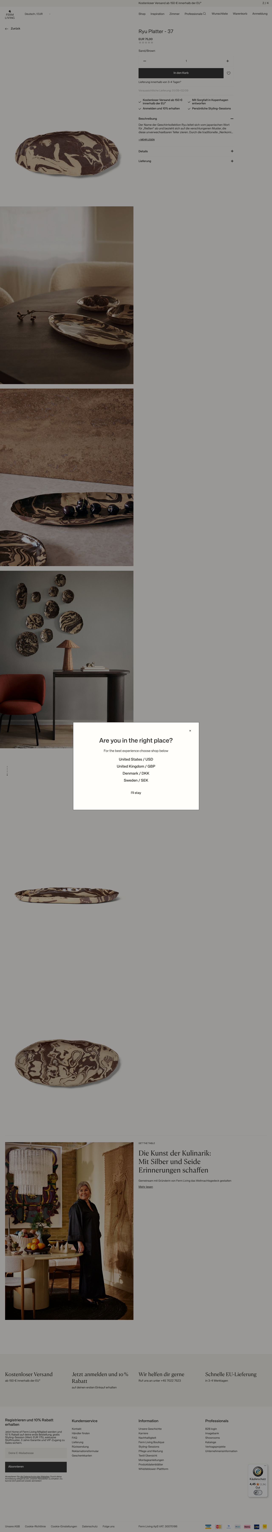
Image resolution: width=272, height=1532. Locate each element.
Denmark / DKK (136, 774)
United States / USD (136, 760)
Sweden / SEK (136, 781)
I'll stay (136, 793)
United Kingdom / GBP (136, 767)
